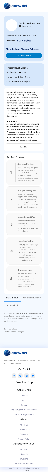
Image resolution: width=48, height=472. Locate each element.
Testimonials (24, 429)
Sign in (24, 400)
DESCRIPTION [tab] (12, 298)
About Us (24, 425)
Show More (24, 147)
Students (24, 459)
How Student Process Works (24, 410)
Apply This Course (24, 55)
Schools (24, 395)
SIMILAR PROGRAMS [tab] (32, 298)
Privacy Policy (24, 439)
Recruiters (24, 449)
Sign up (24, 405)
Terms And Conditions (24, 463)
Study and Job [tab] (12, 305)
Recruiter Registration (24, 414)
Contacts (24, 434)
